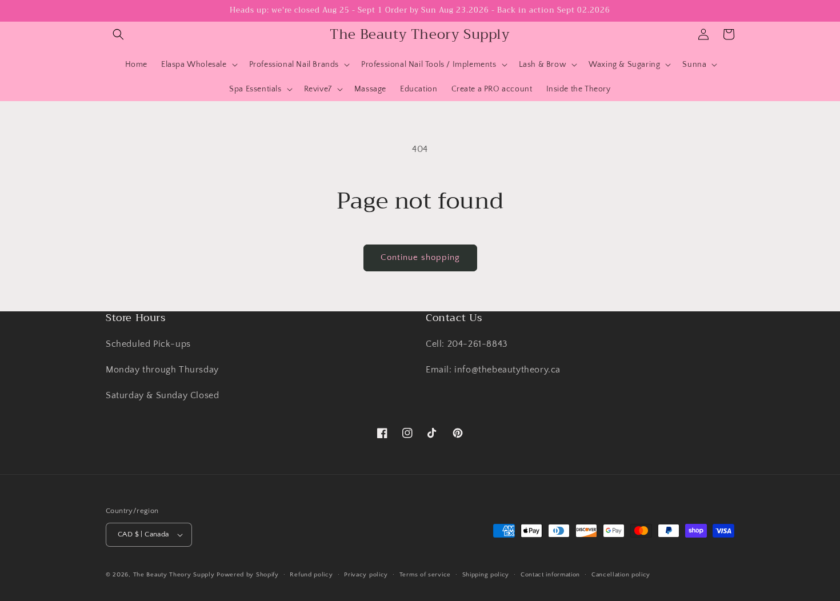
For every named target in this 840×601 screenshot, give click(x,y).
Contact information (550, 574)
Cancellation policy (620, 574)
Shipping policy (486, 574)
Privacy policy (366, 574)
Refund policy (311, 574)
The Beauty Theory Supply (174, 574)
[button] (118, 34)
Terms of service (425, 574)
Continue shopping (420, 257)
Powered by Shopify (248, 574)
